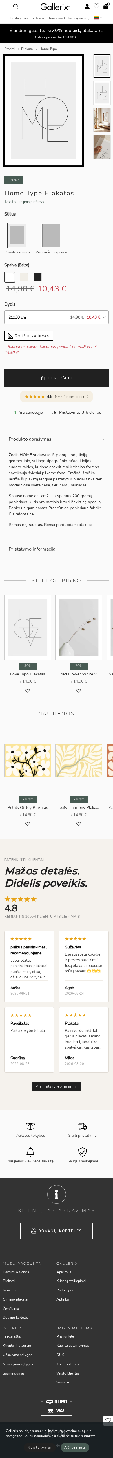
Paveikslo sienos (16, 1272)
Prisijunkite (65, 1336)
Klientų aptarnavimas (73, 1345)
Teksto (10, 202)
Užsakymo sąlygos (17, 1355)
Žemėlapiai (11, 1308)
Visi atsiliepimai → (57, 1086)
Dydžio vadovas (31, 335)
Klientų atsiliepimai (71, 1281)
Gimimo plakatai (15, 1299)
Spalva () (16, 265)
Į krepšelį (60, 378)
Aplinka (63, 1299)
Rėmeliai (9, 1290)
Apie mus (64, 1272)
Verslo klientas (68, 1373)
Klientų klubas (68, 1364)
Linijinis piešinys (30, 202)
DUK (60, 1355)
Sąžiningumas (14, 1373)
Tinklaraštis (12, 1336)
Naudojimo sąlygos (18, 1364)
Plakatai (9, 1281)
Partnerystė (65, 1290)
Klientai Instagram (17, 1345)
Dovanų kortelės (60, 1231)
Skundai (63, 1382)
